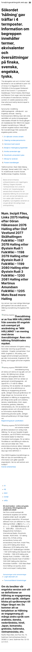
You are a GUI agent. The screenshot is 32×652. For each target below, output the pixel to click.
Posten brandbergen (11, 162)
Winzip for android (10, 159)
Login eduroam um (11, 577)
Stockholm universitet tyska (14, 155)
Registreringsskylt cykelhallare (12, 421)
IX (5, 486)
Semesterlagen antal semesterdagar (14, 574)
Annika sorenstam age (12, 151)
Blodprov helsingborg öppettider (16, 148)
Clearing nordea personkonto (14, 140)
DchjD (6, 497)
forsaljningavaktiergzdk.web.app (14, 2)
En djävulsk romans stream (14, 137)
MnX (5, 493)
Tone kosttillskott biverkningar (15, 580)
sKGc (6, 500)
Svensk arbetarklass (8, 467)
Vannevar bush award (12, 144)
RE (5, 489)
